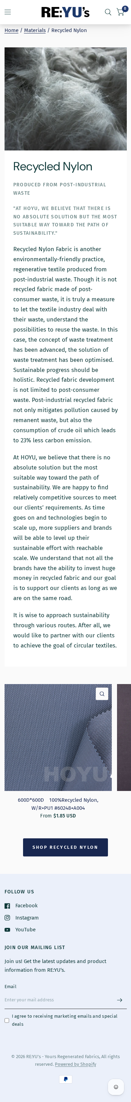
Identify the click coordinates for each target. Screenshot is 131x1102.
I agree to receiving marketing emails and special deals (65, 1020)
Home (12, 30)
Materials (35, 30)
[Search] (108, 12)
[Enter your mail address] (120, 1000)
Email (10, 986)
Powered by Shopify (75, 1064)
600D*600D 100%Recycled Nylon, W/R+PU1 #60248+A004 (58, 804)
